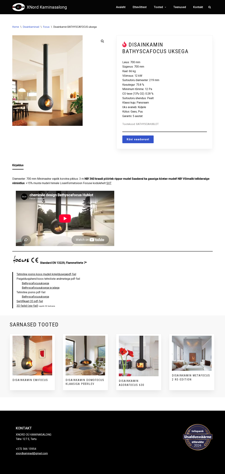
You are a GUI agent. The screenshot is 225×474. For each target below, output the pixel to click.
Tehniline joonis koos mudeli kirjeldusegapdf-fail (46, 274)
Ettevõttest (140, 7)
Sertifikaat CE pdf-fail (30, 301)
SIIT (108, 183)
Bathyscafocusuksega (35, 283)
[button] (165, 7)
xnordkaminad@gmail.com (32, 453)
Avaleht (121, 7)
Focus (46, 26)
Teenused (179, 7)
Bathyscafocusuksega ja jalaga (40, 287)
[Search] (209, 7)
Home (15, 26)
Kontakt (198, 7)
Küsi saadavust (138, 139)
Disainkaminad (31, 26)
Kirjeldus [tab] (18, 165)
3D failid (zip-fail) (27, 305)
